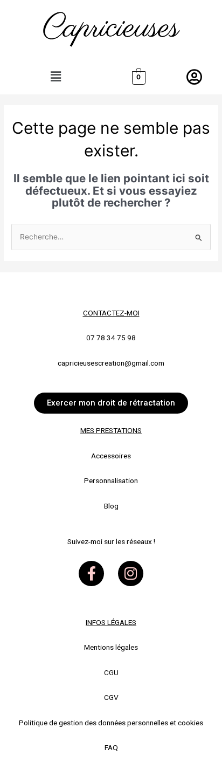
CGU (111, 672)
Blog (111, 506)
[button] (55, 77)
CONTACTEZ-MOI (111, 312)
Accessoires (111, 455)
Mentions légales (111, 647)
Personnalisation (111, 480)
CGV (111, 697)
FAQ (111, 747)
